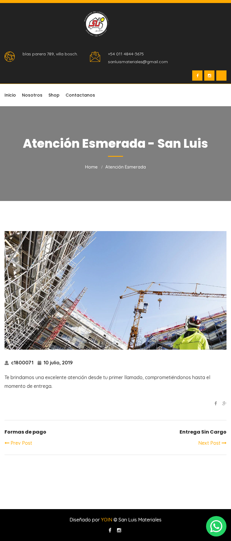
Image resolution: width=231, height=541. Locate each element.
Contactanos (80, 95)
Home (91, 167)
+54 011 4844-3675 (126, 54)
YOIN (106, 520)
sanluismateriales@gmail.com (138, 61)
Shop (54, 95)
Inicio (10, 95)
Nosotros (32, 95)
